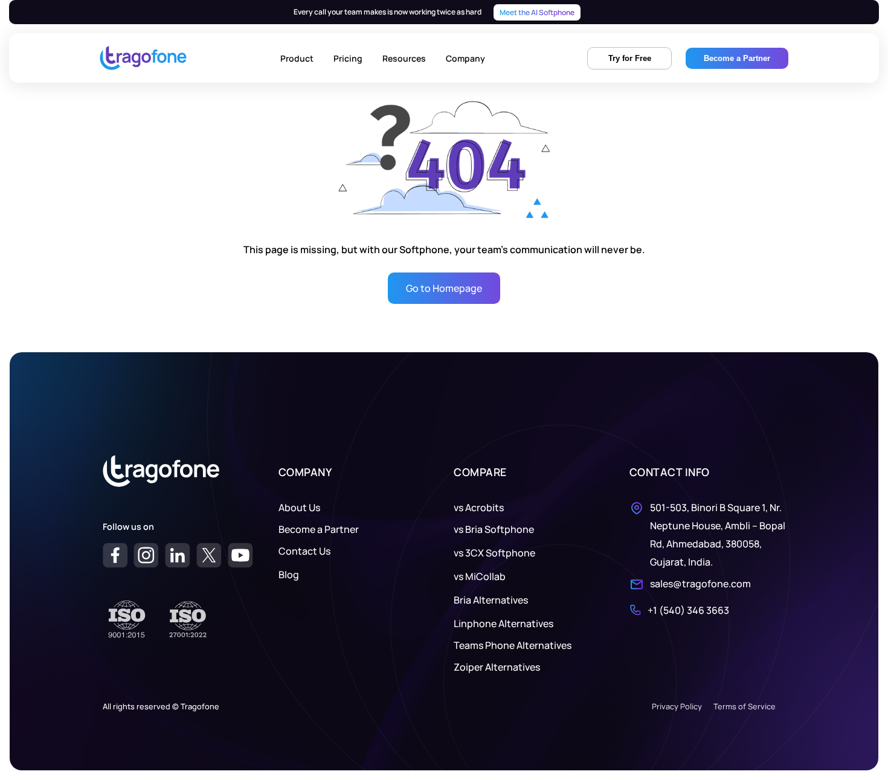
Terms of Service (744, 706)
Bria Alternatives (491, 600)
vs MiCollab (480, 576)
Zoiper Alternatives (497, 667)
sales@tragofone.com (700, 583)
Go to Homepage (444, 288)
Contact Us (304, 551)
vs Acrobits (479, 507)
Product (297, 58)
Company (465, 58)
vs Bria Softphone (494, 529)
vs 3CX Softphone (494, 552)
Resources (404, 58)
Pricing (347, 58)
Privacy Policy (677, 706)
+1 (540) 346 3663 (688, 610)
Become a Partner (318, 529)
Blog (288, 574)
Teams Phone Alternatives (512, 645)
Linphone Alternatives (503, 623)
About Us (299, 507)
